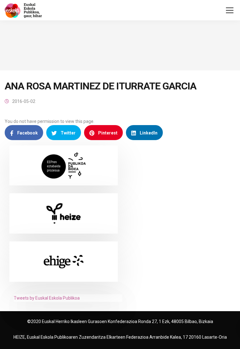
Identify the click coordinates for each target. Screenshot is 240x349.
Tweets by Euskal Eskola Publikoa (47, 298)
